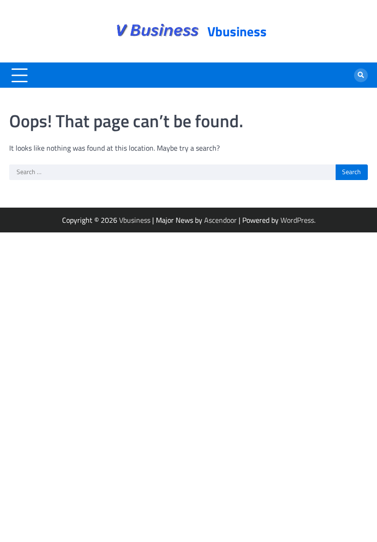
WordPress (297, 220)
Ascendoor (220, 220)
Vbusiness (237, 31)
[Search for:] (172, 172)
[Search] (361, 75)
